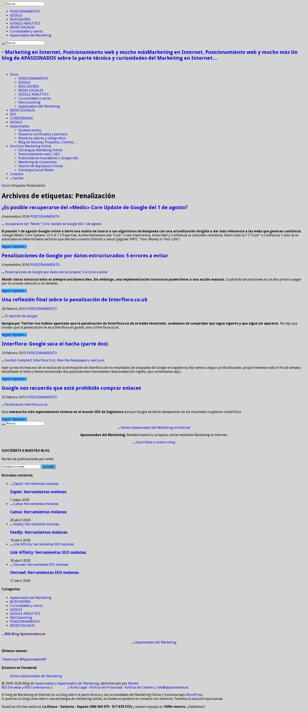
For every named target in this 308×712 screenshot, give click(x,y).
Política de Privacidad (105, 687)
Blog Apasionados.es (28, 634)
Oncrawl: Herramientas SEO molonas (44, 572)
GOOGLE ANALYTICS (25, 23)
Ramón (133, 683)
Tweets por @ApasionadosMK (24, 659)
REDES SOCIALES (22, 27)
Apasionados (19, 126)
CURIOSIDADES (21, 118)
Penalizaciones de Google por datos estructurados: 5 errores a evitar (85, 256)
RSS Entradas (11, 687)
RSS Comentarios (37, 687)
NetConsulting (29, 102)
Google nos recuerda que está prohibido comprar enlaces (71, 388)
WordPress (194, 695)
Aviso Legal (78, 687)
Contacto (16, 174)
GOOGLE (16, 15)
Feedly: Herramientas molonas (38, 532)
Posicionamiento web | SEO (39, 154)
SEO (13, 114)
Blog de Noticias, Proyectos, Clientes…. (47, 142)
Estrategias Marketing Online (40, 150)
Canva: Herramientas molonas (38, 512)
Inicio (14, 74)
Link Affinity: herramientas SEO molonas (48, 552)
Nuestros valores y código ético (42, 138)
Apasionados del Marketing (30, 35)
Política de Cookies (139, 687)
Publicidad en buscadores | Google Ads (48, 158)
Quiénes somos (29, 130)
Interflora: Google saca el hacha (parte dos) (55, 344)
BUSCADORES (20, 19)
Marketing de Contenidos (37, 162)
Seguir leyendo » (14, 247)
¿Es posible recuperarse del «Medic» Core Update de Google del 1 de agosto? (95, 207)
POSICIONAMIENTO (25, 11)
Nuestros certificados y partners (42, 134)
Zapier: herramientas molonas (38, 492)
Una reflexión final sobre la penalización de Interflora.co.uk (75, 300)
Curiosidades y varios (26, 31)
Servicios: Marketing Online (30, 146)
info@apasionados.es (172, 687)
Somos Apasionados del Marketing (36, 676)
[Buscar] (3, 4)
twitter (18, 178)
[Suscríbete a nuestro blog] (154, 442)
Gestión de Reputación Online (40, 166)
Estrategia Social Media (36, 170)
